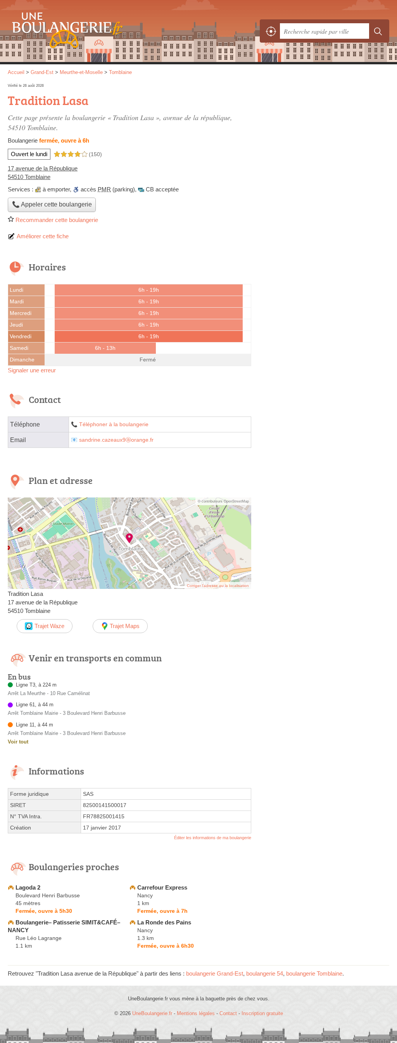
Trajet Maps (125, 626)
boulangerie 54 (264, 973)
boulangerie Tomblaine (314, 973)
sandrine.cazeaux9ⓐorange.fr (116, 440)
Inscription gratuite (262, 1013)
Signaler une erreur (32, 370)
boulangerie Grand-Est (214, 973)
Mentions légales (196, 1013)
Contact (228, 1013)
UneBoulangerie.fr (64, 31)
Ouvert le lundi (29, 154)
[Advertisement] (324, 136)
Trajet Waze (49, 626)
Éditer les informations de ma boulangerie (212, 837)
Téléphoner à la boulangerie (113, 424)
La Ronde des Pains (164, 922)
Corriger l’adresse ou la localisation (218, 585)
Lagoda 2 (28, 887)
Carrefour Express (162, 887)
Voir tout (18, 742)
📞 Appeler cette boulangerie (52, 204)
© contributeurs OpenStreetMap (223, 501)
